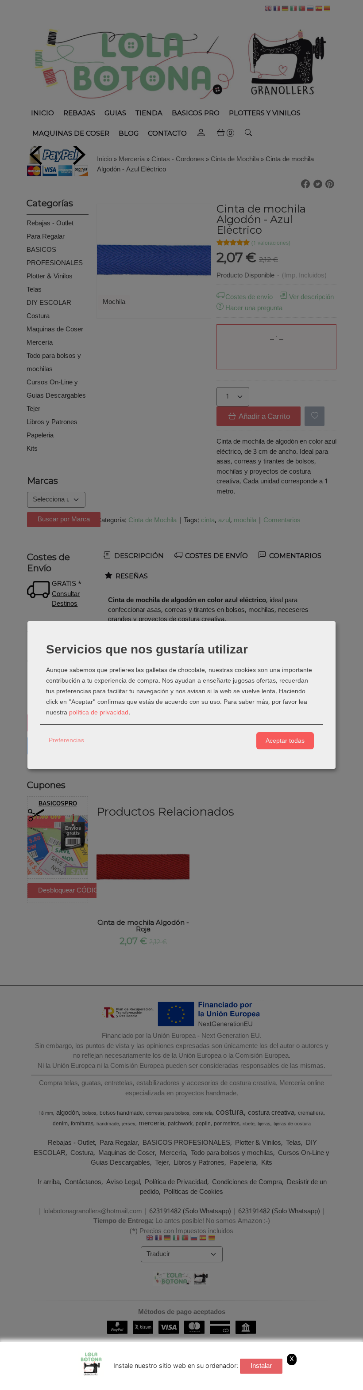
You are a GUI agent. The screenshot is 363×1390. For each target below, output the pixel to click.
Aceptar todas (285, 740)
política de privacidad (98, 712)
